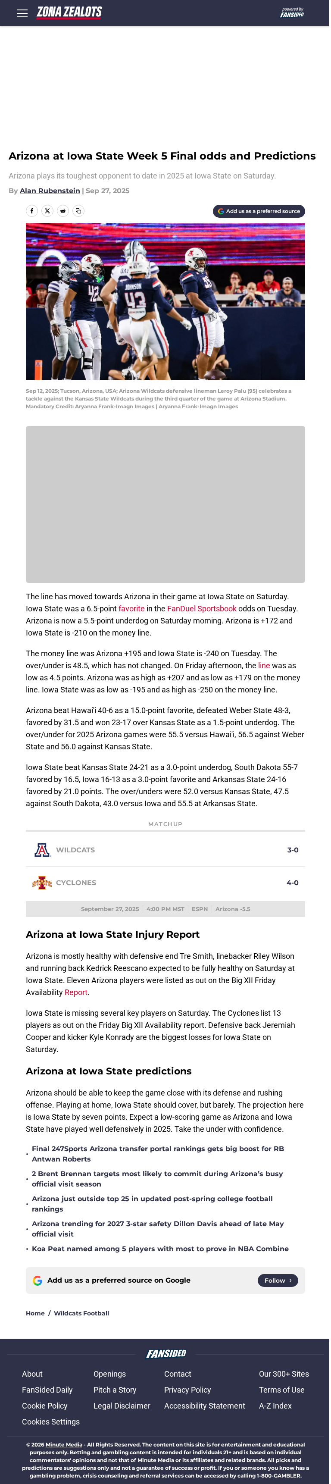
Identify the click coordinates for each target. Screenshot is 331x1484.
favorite (132, 608)
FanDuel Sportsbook (202, 608)
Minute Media (64, 1444)
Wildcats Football (81, 1313)
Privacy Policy (187, 1389)
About (32, 1373)
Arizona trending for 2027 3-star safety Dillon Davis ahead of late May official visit (158, 1229)
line (264, 665)
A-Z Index (275, 1405)
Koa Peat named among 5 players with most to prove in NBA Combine (160, 1249)
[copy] (78, 211)
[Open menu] (22, 13)
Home (35, 1313)
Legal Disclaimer (122, 1405)
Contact (177, 1373)
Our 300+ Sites (284, 1373)
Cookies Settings (51, 1421)
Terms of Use (282, 1389)
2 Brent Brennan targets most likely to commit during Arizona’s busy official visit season (157, 1179)
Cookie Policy (45, 1405)
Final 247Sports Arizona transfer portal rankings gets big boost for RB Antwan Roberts (158, 1154)
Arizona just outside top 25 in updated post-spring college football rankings (152, 1204)
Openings (110, 1373)
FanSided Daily (47, 1389)
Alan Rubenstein (50, 191)
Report (76, 992)
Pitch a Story (115, 1389)
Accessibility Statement (204, 1405)
